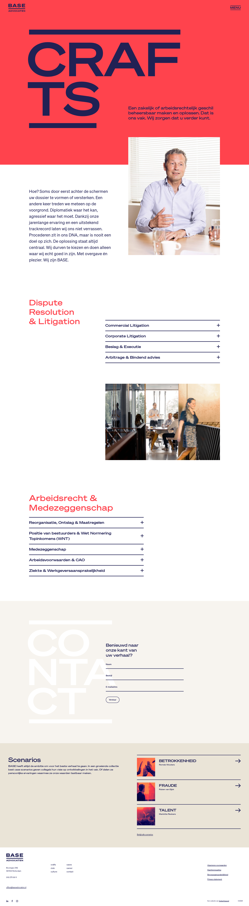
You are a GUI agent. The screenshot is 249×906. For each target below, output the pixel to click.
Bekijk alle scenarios (145, 834)
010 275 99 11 (11, 877)
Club (53, 868)
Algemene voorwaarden (217, 865)
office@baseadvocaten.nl (16, 887)
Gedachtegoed (224, 901)
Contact (70, 871)
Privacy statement (214, 879)
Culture (54, 871)
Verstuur (112, 699)
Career (69, 868)
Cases (69, 864)
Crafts (53, 864)
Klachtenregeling (214, 870)
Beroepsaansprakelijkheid (217, 874)
